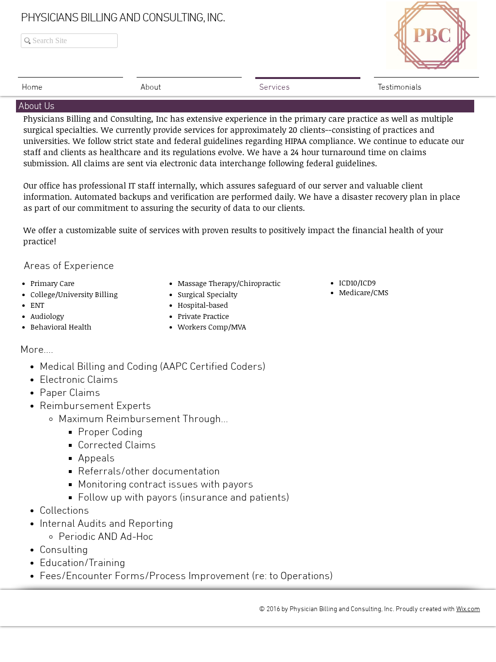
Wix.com (468, 609)
